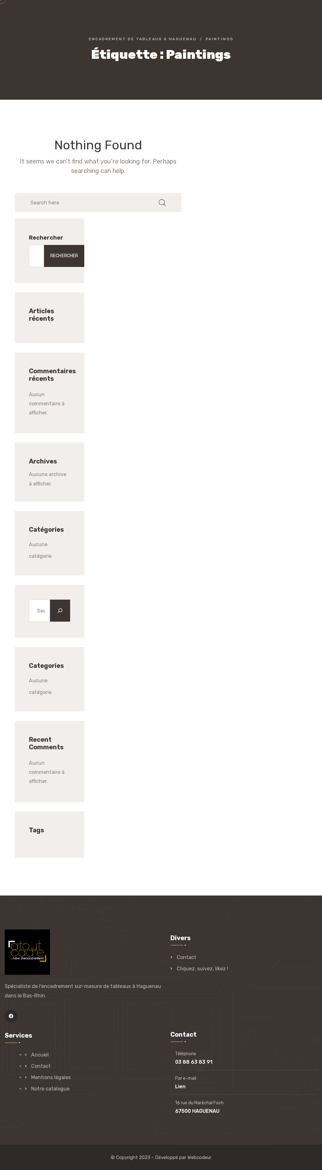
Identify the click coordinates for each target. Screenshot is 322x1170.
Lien (180, 1087)
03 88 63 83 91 (193, 1062)
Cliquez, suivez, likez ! (202, 969)
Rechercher (46, 237)
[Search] (60, 611)
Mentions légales (51, 1077)
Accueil (40, 1055)
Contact (186, 957)
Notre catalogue (50, 1089)
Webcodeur (199, 1157)
